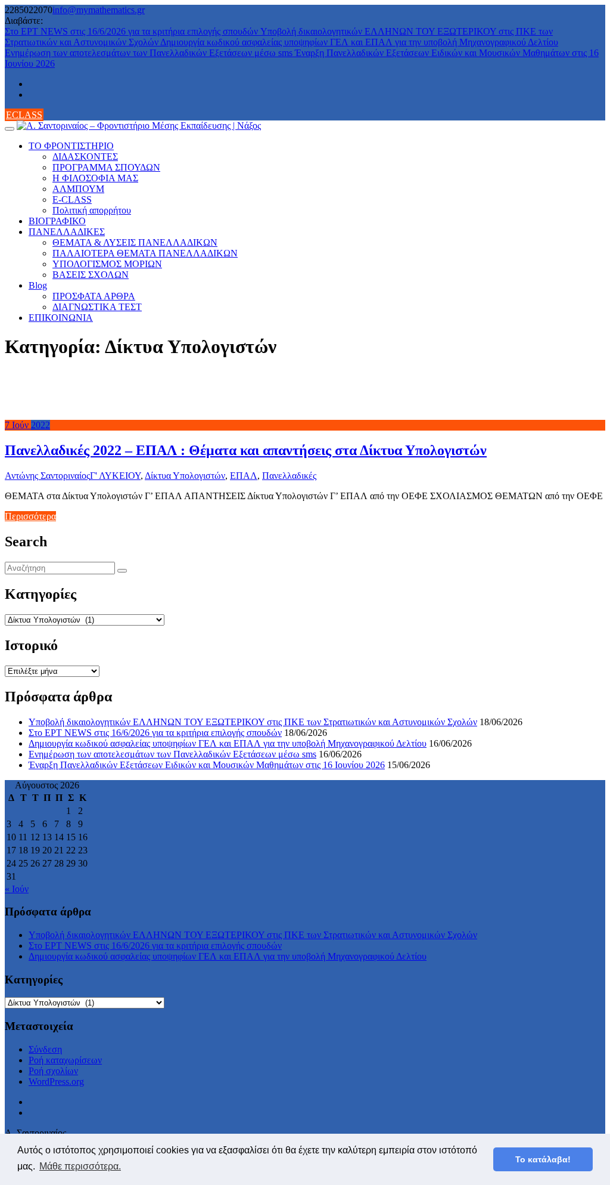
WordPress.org (56, 1081)
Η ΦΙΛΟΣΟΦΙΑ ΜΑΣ (95, 178)
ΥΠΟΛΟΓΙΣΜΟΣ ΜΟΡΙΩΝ (107, 264)
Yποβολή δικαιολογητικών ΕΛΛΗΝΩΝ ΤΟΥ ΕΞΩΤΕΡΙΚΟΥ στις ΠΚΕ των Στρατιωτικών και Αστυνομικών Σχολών (253, 722)
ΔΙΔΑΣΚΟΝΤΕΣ (85, 156)
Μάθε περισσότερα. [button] (80, 1166)
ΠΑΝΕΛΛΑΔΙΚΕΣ (67, 232)
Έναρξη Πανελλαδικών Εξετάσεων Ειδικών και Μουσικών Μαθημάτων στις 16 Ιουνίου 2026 (207, 765)
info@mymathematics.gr (98, 10)
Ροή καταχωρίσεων (65, 1060)
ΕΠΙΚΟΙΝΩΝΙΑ (61, 318)
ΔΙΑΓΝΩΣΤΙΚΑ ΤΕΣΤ (97, 307)
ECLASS (24, 115)
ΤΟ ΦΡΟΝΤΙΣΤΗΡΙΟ (71, 146)
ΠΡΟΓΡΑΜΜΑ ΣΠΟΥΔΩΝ (106, 167)
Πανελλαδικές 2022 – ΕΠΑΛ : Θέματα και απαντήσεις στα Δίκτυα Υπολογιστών (246, 450)
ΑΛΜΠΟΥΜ (78, 189)
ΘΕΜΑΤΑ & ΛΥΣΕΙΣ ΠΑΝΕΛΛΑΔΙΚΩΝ (134, 242)
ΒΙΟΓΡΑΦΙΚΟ (57, 221)
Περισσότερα (30, 516)
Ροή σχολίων (53, 1071)
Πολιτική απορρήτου (91, 210)
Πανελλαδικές (289, 476)
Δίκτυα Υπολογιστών (185, 476)
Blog (38, 285)
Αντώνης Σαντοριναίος (47, 476)
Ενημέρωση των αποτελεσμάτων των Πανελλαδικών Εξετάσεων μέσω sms (150, 53)
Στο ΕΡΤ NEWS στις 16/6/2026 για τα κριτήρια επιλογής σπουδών (132, 31)
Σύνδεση (45, 1049)
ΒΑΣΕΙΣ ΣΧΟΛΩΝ (90, 275)
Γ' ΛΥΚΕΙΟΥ (115, 476)
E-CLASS (72, 199)
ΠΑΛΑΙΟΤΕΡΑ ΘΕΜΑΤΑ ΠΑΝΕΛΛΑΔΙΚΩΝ (145, 253)
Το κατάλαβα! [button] (543, 1159)
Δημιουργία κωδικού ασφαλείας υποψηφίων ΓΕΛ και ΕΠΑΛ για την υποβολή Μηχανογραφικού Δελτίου (359, 42)
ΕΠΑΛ (243, 476)
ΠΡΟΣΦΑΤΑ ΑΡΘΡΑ (93, 296)
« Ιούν (17, 889)
